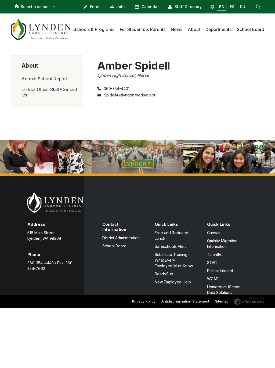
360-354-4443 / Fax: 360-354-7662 (50, 266)
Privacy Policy (143, 301)
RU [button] (242, 6)
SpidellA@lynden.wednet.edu (130, 95)
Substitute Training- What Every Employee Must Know (174, 260)
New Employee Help (173, 282)
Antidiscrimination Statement (185, 301)
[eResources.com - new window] (249, 300)
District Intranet (220, 270)
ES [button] (232, 6)
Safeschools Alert (170, 246)
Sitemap (222, 301)
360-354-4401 (116, 88)
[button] (258, 6)
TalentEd (215, 254)
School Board (114, 246)
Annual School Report (44, 78)
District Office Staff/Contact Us (49, 92)
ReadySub (164, 274)
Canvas (213, 232)
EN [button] (222, 6)
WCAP (212, 278)
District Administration (121, 237)
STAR (212, 262)
